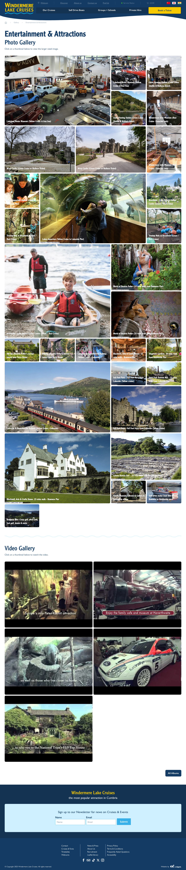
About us (77, 3)
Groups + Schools (107, 10)
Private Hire (135, 10)
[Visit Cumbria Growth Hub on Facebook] (83, 860)
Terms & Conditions (115, 849)
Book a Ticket (165, 10)
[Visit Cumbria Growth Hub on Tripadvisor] (88, 860)
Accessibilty (111, 855)
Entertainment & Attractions (36, 22)
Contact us (92, 3)
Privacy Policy (112, 845)
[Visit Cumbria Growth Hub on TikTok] (93, 860)
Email (89, 817)
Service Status (128, 3)
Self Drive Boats (77, 10)
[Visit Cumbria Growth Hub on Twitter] (98, 860)
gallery (16, 22)
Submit (124, 821)
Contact (64, 845)
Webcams (65, 855)
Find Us (106, 3)
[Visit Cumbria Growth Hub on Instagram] (102, 860)
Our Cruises (49, 10)
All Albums (173, 773)
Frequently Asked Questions (118, 852)
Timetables (65, 852)
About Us (91, 849)
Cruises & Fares (67, 849)
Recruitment (92, 852)
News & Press (92, 845)
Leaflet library (92, 855)
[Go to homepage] (6, 22)
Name (58, 817)
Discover (64, 3)
